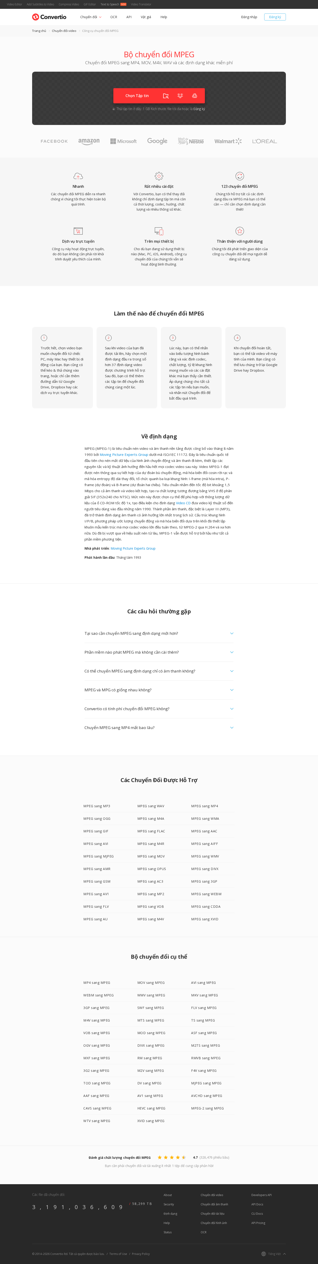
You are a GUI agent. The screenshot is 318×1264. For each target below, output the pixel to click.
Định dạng (170, 1214)
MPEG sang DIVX (204, 869)
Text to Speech (110, 4)
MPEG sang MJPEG (98, 856)
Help (163, 17)
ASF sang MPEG (204, 1033)
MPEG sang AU (95, 919)
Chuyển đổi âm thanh (214, 1204)
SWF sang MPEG (150, 1007)
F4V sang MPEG (204, 1070)
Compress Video (69, 4)
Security (169, 1204)
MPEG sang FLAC (151, 831)
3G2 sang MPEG (96, 1070)
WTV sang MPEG (96, 1121)
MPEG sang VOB (150, 906)
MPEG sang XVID (204, 919)
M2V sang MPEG (150, 1070)
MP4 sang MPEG (96, 982)
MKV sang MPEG (204, 995)
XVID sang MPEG (151, 1121)
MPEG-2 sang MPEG (207, 1108)
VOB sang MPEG (96, 1033)
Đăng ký (275, 17)
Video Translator (141, 4)
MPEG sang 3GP (204, 881)
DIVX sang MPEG (151, 1045)
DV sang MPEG (149, 1083)
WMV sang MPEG (151, 995)
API (129, 17)
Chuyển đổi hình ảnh (214, 1223)
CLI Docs (257, 1214)
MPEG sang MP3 (96, 806)
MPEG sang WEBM (206, 894)
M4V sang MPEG (96, 1020)
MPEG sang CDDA (205, 906)
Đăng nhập (249, 17)
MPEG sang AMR (97, 869)
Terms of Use (118, 1254)
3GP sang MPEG (96, 1007)
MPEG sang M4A (150, 818)
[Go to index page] (49, 16)
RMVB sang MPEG (205, 1058)
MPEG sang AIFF (204, 843)
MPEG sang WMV (205, 856)
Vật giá (146, 17)
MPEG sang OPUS (151, 869)
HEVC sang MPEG (151, 1108)
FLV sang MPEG (204, 1007)
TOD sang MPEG (97, 1083)
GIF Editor (90, 4)
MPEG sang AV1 (96, 894)
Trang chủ (39, 31)
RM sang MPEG (149, 1058)
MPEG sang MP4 (204, 806)
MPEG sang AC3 (150, 881)
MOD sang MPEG (151, 1033)
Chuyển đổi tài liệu (212, 1214)
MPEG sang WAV (150, 806)
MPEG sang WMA (205, 818)
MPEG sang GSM (97, 881)
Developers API (261, 1195)
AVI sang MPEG (203, 982)
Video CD (183, 503)
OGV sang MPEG (96, 1045)
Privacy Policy (141, 1254)
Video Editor (14, 4)
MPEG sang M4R (150, 843)
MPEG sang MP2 (150, 894)
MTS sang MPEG (150, 1020)
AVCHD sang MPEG (206, 1095)
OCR (113, 17)
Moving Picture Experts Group (124, 454)
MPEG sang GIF (95, 831)
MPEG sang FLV (96, 906)
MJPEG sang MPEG (206, 1083)
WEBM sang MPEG (98, 995)
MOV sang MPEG (151, 982)
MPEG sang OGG (97, 818)
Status (168, 1232)
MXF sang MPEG (96, 1058)
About (168, 1195)
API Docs (257, 1204)
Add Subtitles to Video (40, 4)
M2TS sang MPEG (205, 1045)
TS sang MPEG (203, 1020)
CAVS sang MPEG (97, 1108)
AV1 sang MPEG (150, 1095)
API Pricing (258, 1223)
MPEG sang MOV (151, 856)
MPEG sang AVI (95, 843)
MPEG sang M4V (150, 919)
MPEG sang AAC (204, 831)
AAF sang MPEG (96, 1095)
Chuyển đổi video (64, 31)
